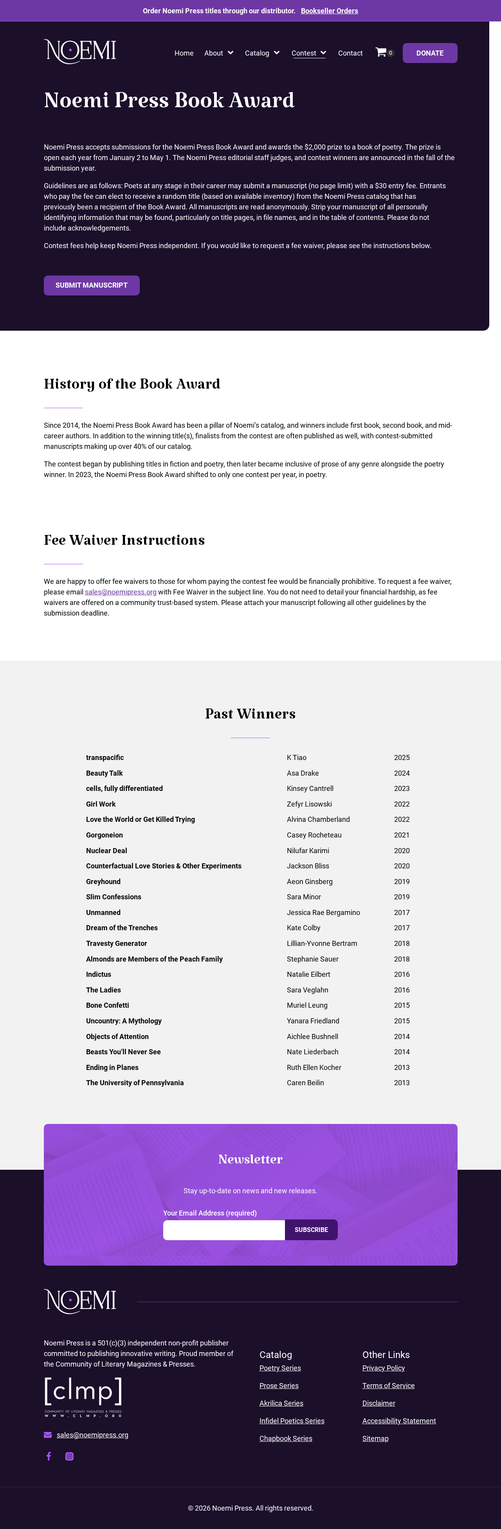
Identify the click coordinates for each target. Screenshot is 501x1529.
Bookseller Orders (329, 11)
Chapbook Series (286, 1438)
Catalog (257, 53)
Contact (350, 53)
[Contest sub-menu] (325, 53)
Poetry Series (280, 1368)
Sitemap (375, 1438)
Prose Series (279, 1385)
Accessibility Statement (399, 1421)
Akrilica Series (281, 1403)
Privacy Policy (383, 1368)
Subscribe (311, 1230)
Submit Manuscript (92, 285)
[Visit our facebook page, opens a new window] (49, 1457)
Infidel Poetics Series (292, 1421)
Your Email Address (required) (210, 1213)
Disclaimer (378, 1403)
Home (184, 53)
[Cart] (385, 53)
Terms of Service (388, 1385)
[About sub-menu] (232, 53)
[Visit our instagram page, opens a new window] (69, 1457)
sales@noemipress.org (121, 592)
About (213, 53)
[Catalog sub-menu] (278, 53)
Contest (304, 53)
